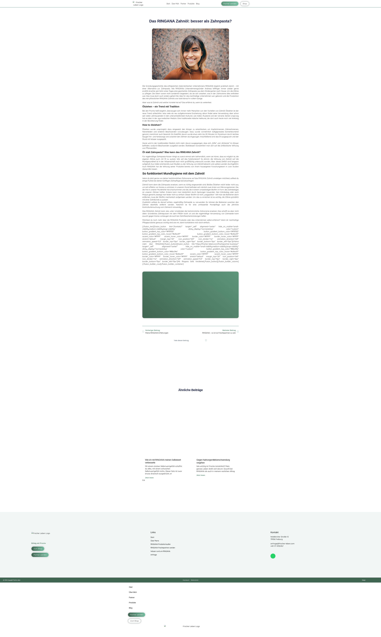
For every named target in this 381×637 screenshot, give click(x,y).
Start (168, 3)
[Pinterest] (280, 550)
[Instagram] (276, 550)
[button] (193, 340)
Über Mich (175, 3)
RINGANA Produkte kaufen (161, 544)
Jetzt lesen (149, 478)
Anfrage (154, 555)
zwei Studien (233, 166)
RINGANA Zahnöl (205, 178)
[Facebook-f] (271, 550)
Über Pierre (155, 541)
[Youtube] (289, 550)
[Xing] (284, 550)
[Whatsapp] (272, 556)
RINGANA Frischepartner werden (163, 548)
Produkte (191, 3)
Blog (197, 3)
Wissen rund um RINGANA (160, 551)
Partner (183, 3)
